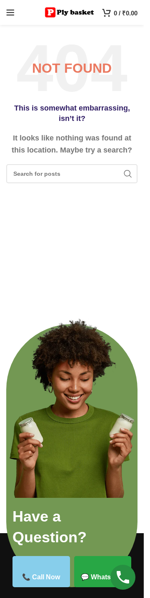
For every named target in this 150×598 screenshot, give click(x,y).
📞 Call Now (41, 577)
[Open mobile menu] (10, 12)
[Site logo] (69, 11)
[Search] (128, 173)
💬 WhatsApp (102, 577)
